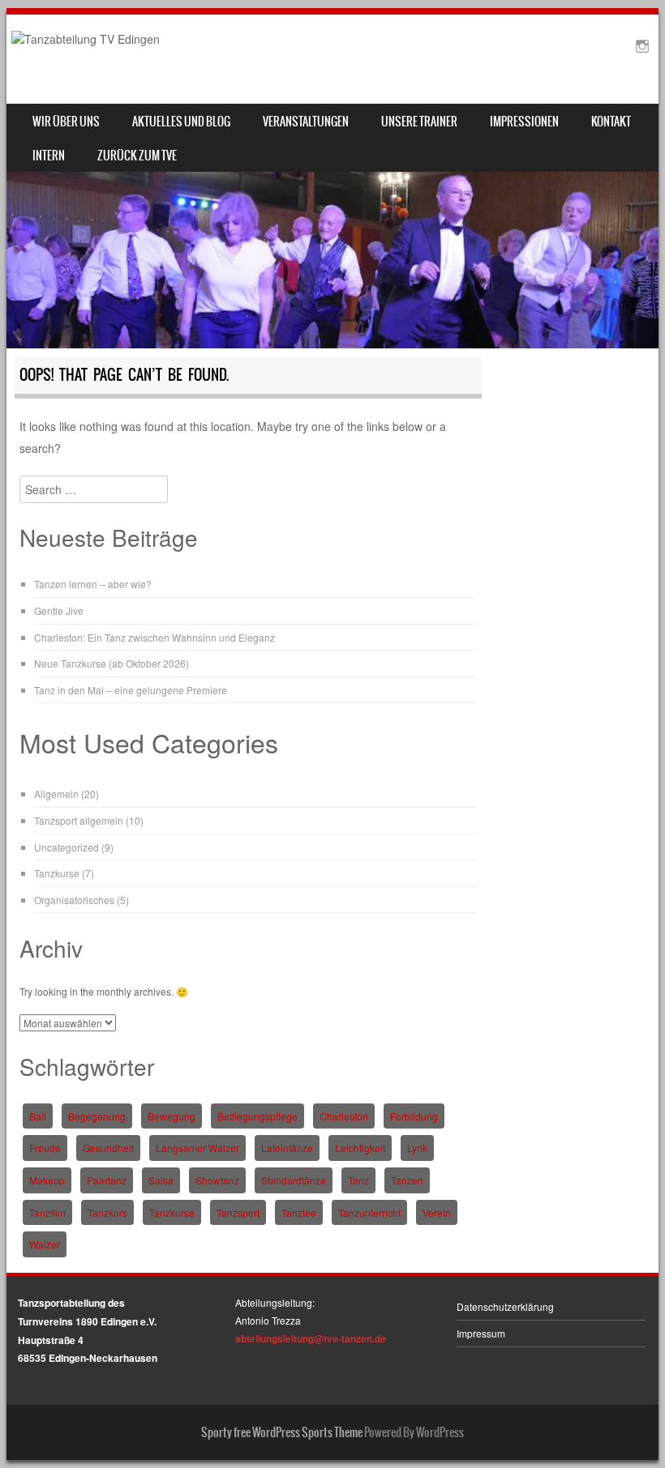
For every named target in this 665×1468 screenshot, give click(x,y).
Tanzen (407, 1180)
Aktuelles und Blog (181, 121)
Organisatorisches (74, 900)
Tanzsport (238, 1212)
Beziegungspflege (257, 1116)
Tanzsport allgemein (78, 820)
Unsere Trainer (419, 121)
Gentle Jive (59, 610)
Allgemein (56, 793)
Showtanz (217, 1180)
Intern (48, 155)
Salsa (161, 1180)
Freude (45, 1147)
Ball (37, 1116)
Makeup (47, 1180)
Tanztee (298, 1212)
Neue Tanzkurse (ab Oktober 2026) (111, 663)
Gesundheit (108, 1147)
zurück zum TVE (137, 155)
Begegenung (97, 1116)
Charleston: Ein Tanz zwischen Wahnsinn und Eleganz (154, 637)
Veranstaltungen (306, 121)
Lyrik (417, 1147)
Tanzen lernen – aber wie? (93, 584)
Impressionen (524, 121)
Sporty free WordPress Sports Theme (282, 1432)
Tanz (358, 1180)
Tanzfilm (47, 1212)
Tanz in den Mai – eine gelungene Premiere (130, 690)
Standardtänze (293, 1180)
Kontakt (611, 121)
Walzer (44, 1244)
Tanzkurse (56, 873)
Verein (437, 1212)
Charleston (344, 1116)
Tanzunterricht (369, 1212)
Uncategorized (66, 847)
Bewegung (171, 1116)
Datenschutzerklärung (505, 1306)
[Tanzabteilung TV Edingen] (85, 39)
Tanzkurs (107, 1212)
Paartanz (107, 1180)
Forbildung (414, 1116)
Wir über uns (66, 121)
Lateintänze (287, 1147)
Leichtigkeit (360, 1147)
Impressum (481, 1333)
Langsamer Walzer (197, 1147)
